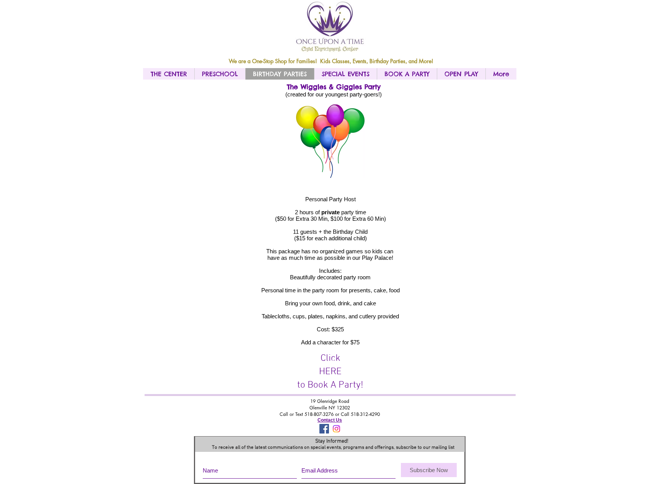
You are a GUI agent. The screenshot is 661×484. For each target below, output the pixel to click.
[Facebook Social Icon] (324, 428)
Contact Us (329, 420)
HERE (330, 372)
